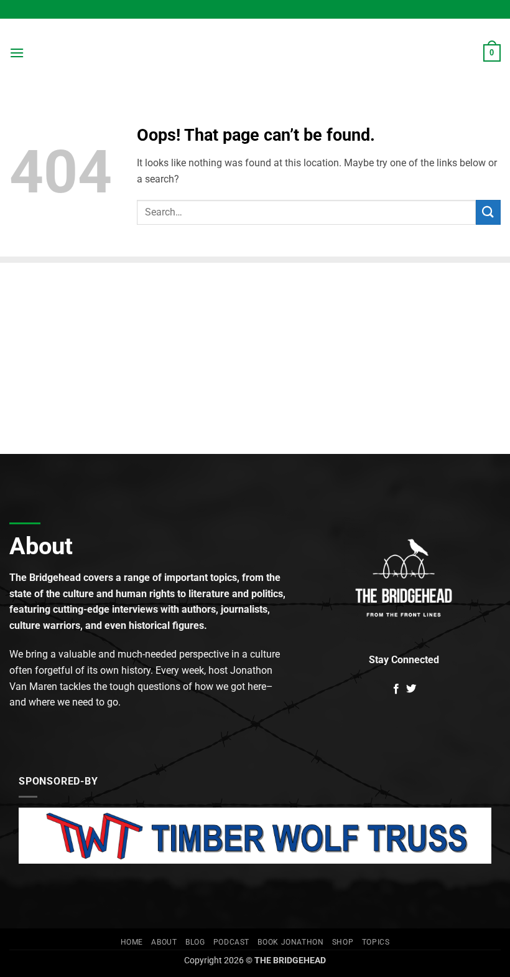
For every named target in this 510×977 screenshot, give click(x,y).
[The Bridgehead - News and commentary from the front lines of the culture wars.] (255, 53)
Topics (376, 942)
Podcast (231, 942)
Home (132, 942)
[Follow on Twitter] (411, 689)
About (164, 942)
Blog (195, 942)
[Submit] (488, 212)
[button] (16, 52)
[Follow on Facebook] (396, 689)
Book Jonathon (290, 942)
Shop (342, 942)
